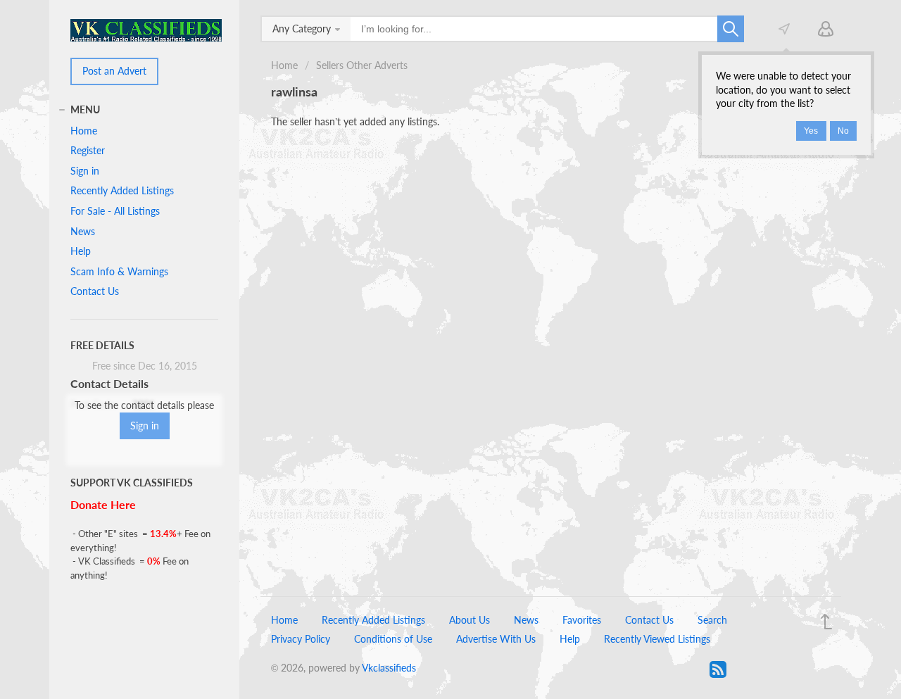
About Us (469, 620)
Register (87, 150)
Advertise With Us (496, 639)
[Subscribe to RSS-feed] (718, 669)
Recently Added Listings (122, 190)
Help (80, 251)
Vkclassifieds (389, 668)
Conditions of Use (393, 639)
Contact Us (94, 291)
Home (284, 65)
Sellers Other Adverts (362, 65)
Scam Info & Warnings (119, 271)
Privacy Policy (300, 639)
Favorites (581, 620)
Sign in (84, 171)
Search (712, 620)
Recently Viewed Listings (657, 639)
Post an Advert (114, 71)
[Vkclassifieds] (146, 29)
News (82, 231)
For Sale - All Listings (115, 211)
